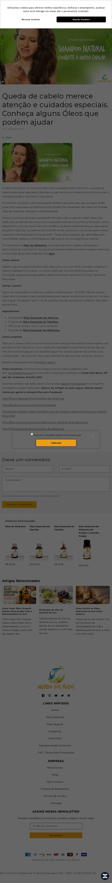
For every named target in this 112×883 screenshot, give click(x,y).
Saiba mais (56, 442)
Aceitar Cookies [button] (81, 19)
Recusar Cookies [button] (31, 19)
